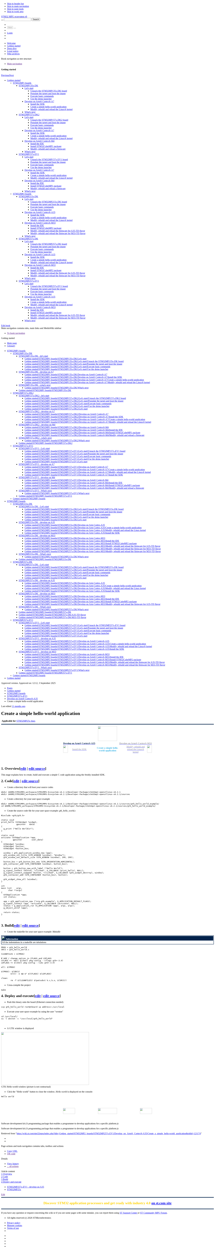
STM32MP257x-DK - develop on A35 (37, 580)
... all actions (13, 1166)
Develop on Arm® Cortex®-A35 (40, 212)
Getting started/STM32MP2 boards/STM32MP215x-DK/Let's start (55, 519)
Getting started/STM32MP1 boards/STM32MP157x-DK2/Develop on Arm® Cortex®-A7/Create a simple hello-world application (85, 419)
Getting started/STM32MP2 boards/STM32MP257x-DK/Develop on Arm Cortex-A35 (65, 583)
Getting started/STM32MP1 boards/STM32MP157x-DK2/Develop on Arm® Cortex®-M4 (67, 427)
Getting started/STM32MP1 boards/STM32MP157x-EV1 (45, 496)
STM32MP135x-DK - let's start (33, 356)
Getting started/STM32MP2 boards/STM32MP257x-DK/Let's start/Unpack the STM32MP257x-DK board (74, 567)
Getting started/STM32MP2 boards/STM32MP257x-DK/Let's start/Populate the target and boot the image (73, 570)
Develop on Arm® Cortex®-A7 (39, 101)
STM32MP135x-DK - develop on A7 (36, 372)
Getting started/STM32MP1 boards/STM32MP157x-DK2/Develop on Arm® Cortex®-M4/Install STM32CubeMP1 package (82, 432)
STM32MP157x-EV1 (29, 154)
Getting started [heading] (8, 338)
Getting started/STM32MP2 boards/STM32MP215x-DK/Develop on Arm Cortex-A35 (65, 525)
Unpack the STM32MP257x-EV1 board (49, 286)
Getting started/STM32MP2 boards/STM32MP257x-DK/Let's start (55, 578)
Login (10, 33)
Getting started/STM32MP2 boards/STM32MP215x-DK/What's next (56, 556)
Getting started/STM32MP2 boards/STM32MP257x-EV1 (45, 673)
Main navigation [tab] (14, 63)
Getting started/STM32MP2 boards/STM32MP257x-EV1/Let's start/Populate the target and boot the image (74, 628)
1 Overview (6, 1174)
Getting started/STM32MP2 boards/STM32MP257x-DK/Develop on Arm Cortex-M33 (65, 596)
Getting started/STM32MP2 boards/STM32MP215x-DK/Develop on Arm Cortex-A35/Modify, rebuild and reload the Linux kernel (85, 530)
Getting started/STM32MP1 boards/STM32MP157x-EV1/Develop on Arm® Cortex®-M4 (66, 480)
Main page (12, 343)
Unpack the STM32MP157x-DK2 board (49, 120)
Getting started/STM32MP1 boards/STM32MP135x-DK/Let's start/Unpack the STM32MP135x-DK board (74, 361)
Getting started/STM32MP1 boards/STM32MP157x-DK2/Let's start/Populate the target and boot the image (74, 401)
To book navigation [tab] (16, 333)
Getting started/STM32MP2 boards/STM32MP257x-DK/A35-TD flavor (52, 614)
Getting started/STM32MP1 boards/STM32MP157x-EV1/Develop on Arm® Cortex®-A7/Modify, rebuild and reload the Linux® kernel (88, 472)
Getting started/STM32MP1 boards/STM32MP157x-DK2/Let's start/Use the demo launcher (67, 406)
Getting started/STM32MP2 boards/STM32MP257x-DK (45, 612)
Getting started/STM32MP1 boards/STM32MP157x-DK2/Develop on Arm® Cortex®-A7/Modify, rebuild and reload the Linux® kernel (88, 422)
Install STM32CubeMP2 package (45, 228)
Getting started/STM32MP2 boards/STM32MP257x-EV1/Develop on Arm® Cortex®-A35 (67, 641)
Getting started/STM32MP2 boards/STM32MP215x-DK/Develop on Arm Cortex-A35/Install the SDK (72, 533)
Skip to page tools (15, 9)
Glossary (11, 346)
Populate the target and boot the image (48, 93)
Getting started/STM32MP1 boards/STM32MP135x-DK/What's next (56, 387)
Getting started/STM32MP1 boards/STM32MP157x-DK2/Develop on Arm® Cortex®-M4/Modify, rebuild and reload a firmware (84, 435)
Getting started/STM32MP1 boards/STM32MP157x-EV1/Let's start (56, 461)
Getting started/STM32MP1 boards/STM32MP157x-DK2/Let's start (56, 409)
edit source (37, 768)
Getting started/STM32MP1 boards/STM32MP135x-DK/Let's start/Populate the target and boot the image (73, 364)
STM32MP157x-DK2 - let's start (34, 395)
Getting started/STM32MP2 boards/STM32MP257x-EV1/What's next (57, 670)
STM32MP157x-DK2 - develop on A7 (37, 411)
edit (23, 768)
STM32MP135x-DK (28, 85)
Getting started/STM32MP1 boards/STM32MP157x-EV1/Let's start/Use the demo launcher (67, 459)
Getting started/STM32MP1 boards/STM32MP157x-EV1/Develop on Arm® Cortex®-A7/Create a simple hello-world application (85, 469)
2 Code (4, 1176)
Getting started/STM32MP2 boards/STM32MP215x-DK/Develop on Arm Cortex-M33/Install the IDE (72, 541)
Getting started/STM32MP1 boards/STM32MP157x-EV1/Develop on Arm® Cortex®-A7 (66, 467)
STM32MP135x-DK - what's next (34, 385)
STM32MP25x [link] (14, 1189)
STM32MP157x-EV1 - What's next (35, 490)
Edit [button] (3, 1194)
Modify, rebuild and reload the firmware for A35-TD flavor (57, 231)
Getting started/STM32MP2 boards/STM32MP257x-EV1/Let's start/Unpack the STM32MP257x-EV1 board (75, 625)
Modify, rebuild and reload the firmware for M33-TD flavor (57, 233)
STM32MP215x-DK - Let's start (34, 506)
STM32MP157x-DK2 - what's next (35, 438)
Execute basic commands (42, 96)
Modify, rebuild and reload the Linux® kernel (51, 109)
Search (36, 19)
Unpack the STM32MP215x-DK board (48, 201)
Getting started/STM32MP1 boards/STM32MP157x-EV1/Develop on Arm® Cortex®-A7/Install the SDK (74, 475)
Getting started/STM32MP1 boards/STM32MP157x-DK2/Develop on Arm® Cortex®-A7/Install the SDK (74, 416)
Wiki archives (13, 54)
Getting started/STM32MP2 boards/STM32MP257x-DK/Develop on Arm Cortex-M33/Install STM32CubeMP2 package (81, 601)
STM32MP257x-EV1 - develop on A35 (37, 638)
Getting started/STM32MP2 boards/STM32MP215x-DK (45, 559)
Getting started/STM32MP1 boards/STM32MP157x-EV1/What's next (57, 493)
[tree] (107, 200)
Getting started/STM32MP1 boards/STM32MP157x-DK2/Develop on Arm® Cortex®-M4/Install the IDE (74, 430)
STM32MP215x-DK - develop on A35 (37, 522)
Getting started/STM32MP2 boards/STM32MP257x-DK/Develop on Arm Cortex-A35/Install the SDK (72, 591)
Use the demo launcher (41, 99)
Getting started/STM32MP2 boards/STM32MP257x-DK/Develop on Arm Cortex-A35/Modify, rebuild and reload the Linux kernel (85, 588)
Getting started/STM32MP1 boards (29, 498)
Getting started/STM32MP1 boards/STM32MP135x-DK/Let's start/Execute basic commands (67, 366)
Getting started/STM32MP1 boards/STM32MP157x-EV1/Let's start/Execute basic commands (68, 456)
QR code (11, 1153)
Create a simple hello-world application (48, 106)
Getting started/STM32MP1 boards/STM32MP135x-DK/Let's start (55, 358)
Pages (9, 688)
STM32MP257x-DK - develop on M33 (37, 593)
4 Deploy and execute (11, 1182)
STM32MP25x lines (25, 721)
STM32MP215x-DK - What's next (35, 554)
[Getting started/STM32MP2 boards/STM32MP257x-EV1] (107, 1113)
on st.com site (161, 1203)
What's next (30, 112)
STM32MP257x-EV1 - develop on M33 (37, 651)
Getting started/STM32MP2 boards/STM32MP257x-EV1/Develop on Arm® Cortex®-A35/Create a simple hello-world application (85, 644)
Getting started (13, 46)
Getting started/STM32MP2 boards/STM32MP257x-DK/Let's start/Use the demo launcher (66, 575)
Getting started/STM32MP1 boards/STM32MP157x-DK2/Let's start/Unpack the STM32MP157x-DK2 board (75, 398)
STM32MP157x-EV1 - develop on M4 (37, 477)
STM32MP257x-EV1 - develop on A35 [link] (25, 1187)
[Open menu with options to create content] (15, 28)
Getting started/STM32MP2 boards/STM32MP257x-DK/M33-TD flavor (52, 617)
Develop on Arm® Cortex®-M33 (40, 223)
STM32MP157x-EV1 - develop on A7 (37, 464)
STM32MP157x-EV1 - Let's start (34, 448)
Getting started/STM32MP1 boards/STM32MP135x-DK (45, 390)
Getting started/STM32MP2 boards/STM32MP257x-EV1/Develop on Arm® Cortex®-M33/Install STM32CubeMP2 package (83, 659)
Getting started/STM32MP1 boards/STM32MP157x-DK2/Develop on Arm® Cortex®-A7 (66, 414)
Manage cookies (14, 1225)
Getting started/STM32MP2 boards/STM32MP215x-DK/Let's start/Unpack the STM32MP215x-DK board (74, 509)
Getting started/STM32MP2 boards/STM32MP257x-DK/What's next (56, 609)
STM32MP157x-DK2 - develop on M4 (37, 424)
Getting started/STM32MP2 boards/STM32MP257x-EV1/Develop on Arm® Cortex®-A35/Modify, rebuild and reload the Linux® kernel (88, 646)
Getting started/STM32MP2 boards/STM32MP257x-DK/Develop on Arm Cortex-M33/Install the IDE (72, 599)
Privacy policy (13, 1223)
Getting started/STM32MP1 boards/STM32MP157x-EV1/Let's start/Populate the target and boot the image (74, 453)
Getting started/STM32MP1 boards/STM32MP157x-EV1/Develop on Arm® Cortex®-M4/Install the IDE (73, 482)
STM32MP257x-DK (28, 238)
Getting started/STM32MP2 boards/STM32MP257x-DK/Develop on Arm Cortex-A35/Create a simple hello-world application (83, 585)
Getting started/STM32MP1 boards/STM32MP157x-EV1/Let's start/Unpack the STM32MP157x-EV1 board (75, 451)
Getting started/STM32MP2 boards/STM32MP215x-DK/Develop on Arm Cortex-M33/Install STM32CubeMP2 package (81, 543)
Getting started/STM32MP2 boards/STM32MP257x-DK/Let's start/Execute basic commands (67, 572)
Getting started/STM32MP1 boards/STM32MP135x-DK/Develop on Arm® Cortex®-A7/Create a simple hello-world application (84, 380)
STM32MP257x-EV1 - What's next (35, 667)
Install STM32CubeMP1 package (45, 146)
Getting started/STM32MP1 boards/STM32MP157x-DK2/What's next (57, 440)
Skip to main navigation (18, 6)
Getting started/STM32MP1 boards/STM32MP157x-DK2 (45, 443)
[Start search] (2, 20)
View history (13, 1163)
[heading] (107, 69)
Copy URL (12, 1151)
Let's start (29, 88)
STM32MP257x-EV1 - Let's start (34, 622)
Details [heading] (4, 1158)
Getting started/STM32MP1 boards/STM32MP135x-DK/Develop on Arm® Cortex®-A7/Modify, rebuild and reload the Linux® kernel (87, 382)
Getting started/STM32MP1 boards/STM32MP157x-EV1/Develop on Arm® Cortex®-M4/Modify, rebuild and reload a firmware (84, 488)
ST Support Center (129, 1213)
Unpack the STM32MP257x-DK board (48, 244)
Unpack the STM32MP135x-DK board (48, 91)
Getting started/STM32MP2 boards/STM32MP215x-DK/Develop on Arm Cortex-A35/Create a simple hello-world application (83, 527)
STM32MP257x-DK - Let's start (34, 564)
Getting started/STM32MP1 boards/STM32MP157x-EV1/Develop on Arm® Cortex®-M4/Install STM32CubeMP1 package (82, 485)
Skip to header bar (15, 3)
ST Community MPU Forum (153, 1213)
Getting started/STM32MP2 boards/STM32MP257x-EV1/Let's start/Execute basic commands (68, 630)
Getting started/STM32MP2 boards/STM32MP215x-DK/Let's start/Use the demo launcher (66, 517)
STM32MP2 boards (22, 194)
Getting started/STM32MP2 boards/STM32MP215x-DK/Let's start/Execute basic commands (67, 514)
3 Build (4, 1179)
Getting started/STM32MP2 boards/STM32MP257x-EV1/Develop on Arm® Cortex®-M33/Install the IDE (74, 657)
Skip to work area (15, 11)
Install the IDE (37, 143)
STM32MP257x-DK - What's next (35, 607)
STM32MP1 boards (22, 83)
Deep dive (12, 48)
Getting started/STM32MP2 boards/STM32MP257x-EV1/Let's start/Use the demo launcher (67, 633)
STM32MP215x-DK (28, 196)
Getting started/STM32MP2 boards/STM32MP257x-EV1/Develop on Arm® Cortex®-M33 (67, 654)
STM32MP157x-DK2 (29, 114)
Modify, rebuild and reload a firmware (48, 149)
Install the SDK (37, 104)
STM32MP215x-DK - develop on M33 (37, 535)
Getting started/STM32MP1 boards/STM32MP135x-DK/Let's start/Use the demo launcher (66, 369)
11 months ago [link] (18, 706)
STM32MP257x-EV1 (29, 281)
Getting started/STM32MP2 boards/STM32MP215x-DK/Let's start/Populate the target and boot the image (73, 512)
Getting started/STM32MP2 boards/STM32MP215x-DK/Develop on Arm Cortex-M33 (65, 538)
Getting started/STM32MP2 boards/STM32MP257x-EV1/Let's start (56, 636)
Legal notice (12, 51)
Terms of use (13, 1228)
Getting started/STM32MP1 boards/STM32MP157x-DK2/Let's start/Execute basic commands (68, 403)
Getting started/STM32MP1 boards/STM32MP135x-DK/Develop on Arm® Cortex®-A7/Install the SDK (73, 377)
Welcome (11, 43)
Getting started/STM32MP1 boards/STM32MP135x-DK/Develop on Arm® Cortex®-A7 (66, 374)
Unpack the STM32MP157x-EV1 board (49, 159)
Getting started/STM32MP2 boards (29, 675)
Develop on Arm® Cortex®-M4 (39, 141)
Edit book (5, 325)
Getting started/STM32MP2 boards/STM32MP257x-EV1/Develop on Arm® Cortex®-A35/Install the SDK (74, 649)
